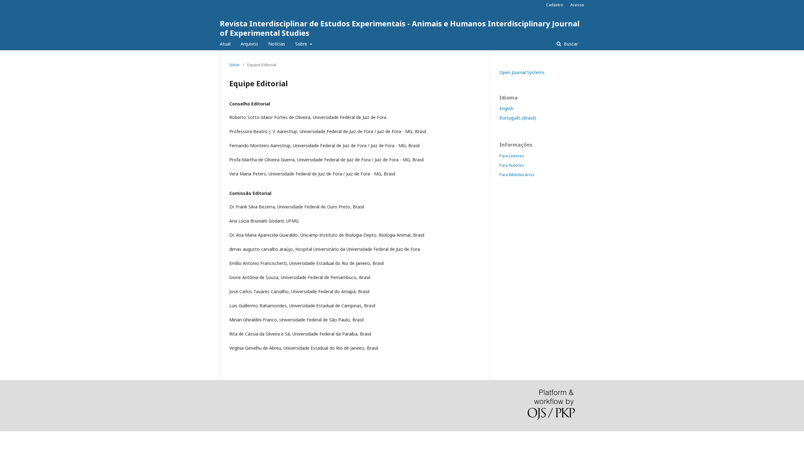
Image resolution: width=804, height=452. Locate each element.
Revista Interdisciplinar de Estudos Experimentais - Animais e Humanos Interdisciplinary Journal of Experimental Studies (399, 28)
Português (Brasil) (517, 118)
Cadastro (554, 5)
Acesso (577, 5)
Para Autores (511, 165)
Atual (225, 44)
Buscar (570, 44)
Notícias (276, 44)
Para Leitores (511, 156)
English (506, 108)
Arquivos (249, 44)
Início (234, 64)
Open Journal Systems (522, 72)
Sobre (301, 44)
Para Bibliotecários (516, 174)
